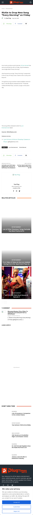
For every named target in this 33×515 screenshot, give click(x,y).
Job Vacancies (15, 433)
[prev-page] (3, 302)
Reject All (16, 511)
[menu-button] (2, 2)
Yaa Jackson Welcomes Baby (21, 425)
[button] (30, 2)
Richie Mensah (25, 65)
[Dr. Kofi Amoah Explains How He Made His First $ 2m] (6, 446)
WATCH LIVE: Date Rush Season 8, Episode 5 (16, 296)
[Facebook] (3, 485)
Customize (16, 507)
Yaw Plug (8, 18)
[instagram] (16, 190)
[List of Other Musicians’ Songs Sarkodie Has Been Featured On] (16, 217)
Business (14, 411)
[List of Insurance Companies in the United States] (6, 413)
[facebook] (13, 190)
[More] (26, 23)
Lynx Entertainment (13, 147)
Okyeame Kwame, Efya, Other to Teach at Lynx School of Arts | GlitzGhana (18, 313)
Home (3, 8)
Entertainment (9, 8)
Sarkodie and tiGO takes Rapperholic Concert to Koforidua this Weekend (8, 166)
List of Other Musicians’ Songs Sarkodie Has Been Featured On (16, 230)
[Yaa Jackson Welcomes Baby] (6, 424)
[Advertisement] (16, 45)
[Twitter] (12, 485)
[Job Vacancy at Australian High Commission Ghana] (6, 435)
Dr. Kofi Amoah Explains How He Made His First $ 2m (21, 446)
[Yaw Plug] (3, 18)
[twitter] (19, 190)
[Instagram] (7, 485)
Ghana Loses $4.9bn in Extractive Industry (19, 457)
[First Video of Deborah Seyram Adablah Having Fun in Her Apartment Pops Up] (16, 250)
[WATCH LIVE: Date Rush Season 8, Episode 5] (16, 283)
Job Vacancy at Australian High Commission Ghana (20, 435)
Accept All (16, 502)
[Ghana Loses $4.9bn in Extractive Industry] (6, 456)
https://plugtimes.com (16, 186)
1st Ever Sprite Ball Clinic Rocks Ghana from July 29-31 (24, 166)
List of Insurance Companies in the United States (21, 414)
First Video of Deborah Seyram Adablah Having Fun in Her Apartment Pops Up (16, 263)
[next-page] (5, 302)
